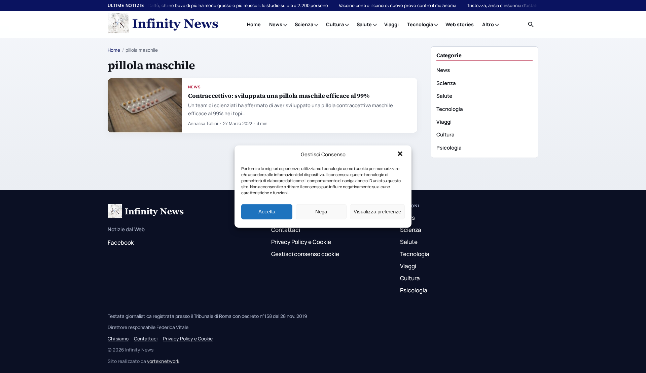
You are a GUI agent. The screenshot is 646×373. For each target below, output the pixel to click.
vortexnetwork (163, 361)
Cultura (335, 24)
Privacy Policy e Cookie (301, 242)
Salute (364, 24)
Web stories (459, 24)
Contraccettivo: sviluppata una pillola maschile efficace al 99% (278, 95)
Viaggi (391, 24)
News (275, 24)
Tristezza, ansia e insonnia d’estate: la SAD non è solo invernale (532, 5)
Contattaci (285, 230)
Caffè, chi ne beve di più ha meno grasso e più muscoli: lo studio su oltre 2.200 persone (238, 5)
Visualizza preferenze (377, 211)
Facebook (121, 242)
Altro (488, 24)
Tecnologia (420, 24)
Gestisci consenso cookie (305, 254)
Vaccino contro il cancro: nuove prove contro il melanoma (397, 5)
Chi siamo (118, 338)
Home (254, 24)
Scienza (304, 24)
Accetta (266, 211)
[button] (401, 155)
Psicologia (449, 147)
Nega (321, 211)
